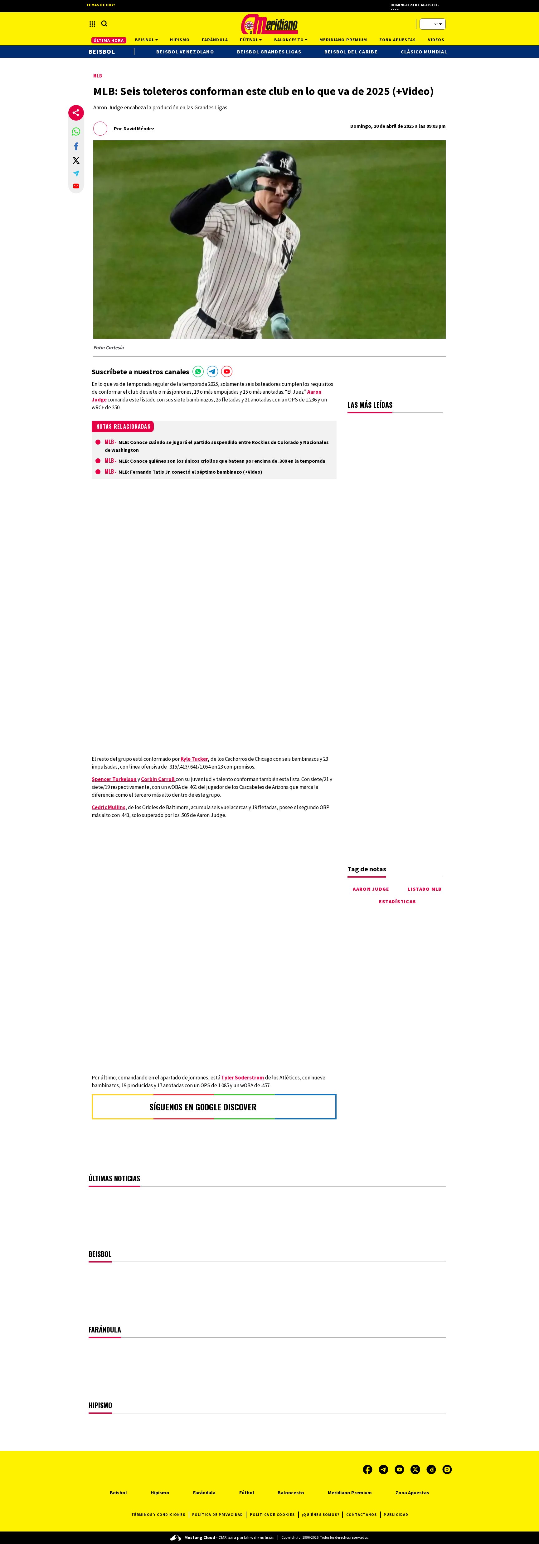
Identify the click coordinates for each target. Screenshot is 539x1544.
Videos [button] (436, 39)
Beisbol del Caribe (351, 51)
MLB (97, 75)
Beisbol (102, 51)
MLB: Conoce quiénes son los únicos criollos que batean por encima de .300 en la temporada (222, 461)
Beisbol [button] (144, 39)
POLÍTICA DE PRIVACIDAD (217, 1514)
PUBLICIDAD (396, 1514)
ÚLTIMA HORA (109, 40)
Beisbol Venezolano (185, 51)
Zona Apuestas (412, 1492)
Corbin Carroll (158, 779)
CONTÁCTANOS (361, 1514)
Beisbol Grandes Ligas (269, 51)
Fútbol (246, 1492)
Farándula (204, 1492)
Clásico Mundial (424, 51)
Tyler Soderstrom (242, 1077)
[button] (76, 131)
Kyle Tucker (194, 758)
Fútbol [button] (249, 39)
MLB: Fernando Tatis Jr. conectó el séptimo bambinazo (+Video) (190, 472)
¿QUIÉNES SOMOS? (320, 1514)
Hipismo (160, 1492)
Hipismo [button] (180, 39)
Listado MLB (425, 889)
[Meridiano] (269, 24)
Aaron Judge (371, 889)
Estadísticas (397, 901)
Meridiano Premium (350, 1492)
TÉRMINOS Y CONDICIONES (158, 1514)
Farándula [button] (215, 39)
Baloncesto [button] (289, 39)
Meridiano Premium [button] (343, 39)
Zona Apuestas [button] (397, 39)
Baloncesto (291, 1492)
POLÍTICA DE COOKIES (272, 1514)
